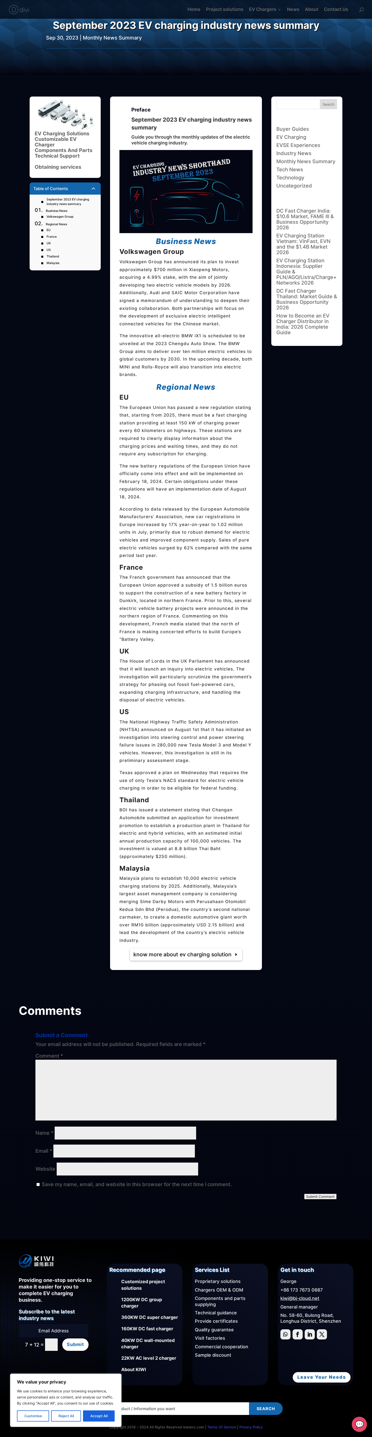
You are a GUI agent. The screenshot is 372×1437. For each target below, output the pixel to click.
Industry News (294, 153)
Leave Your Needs (321, 1377)
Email (43, 1151)
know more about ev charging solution (182, 954)
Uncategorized (294, 186)
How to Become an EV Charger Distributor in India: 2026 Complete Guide (302, 324)
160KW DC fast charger (147, 1328)
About (311, 10)
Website (45, 1169)
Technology (290, 178)
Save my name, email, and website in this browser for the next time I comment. (137, 1184)
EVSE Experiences (298, 145)
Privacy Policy (251, 1427)
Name (44, 1133)
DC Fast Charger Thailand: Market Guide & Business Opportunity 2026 (306, 299)
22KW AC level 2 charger (148, 1358)
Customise (33, 1416)
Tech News (289, 169)
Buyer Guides (292, 129)
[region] (65, 1400)
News (293, 10)
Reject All (66, 1416)
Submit (75, 1344)
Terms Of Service (221, 1427)
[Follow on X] (322, 1334)
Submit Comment (320, 1197)
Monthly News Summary (112, 38)
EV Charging (291, 137)
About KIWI (133, 1369)
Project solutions (224, 10)
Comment (49, 1056)
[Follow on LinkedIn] (310, 1334)
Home (194, 10)
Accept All (99, 1416)
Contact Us (336, 10)
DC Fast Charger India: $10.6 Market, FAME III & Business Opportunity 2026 (305, 219)
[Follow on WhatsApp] (285, 1334)
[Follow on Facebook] (298, 1334)
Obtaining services (58, 167)
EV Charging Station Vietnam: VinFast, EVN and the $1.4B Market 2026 (303, 244)
